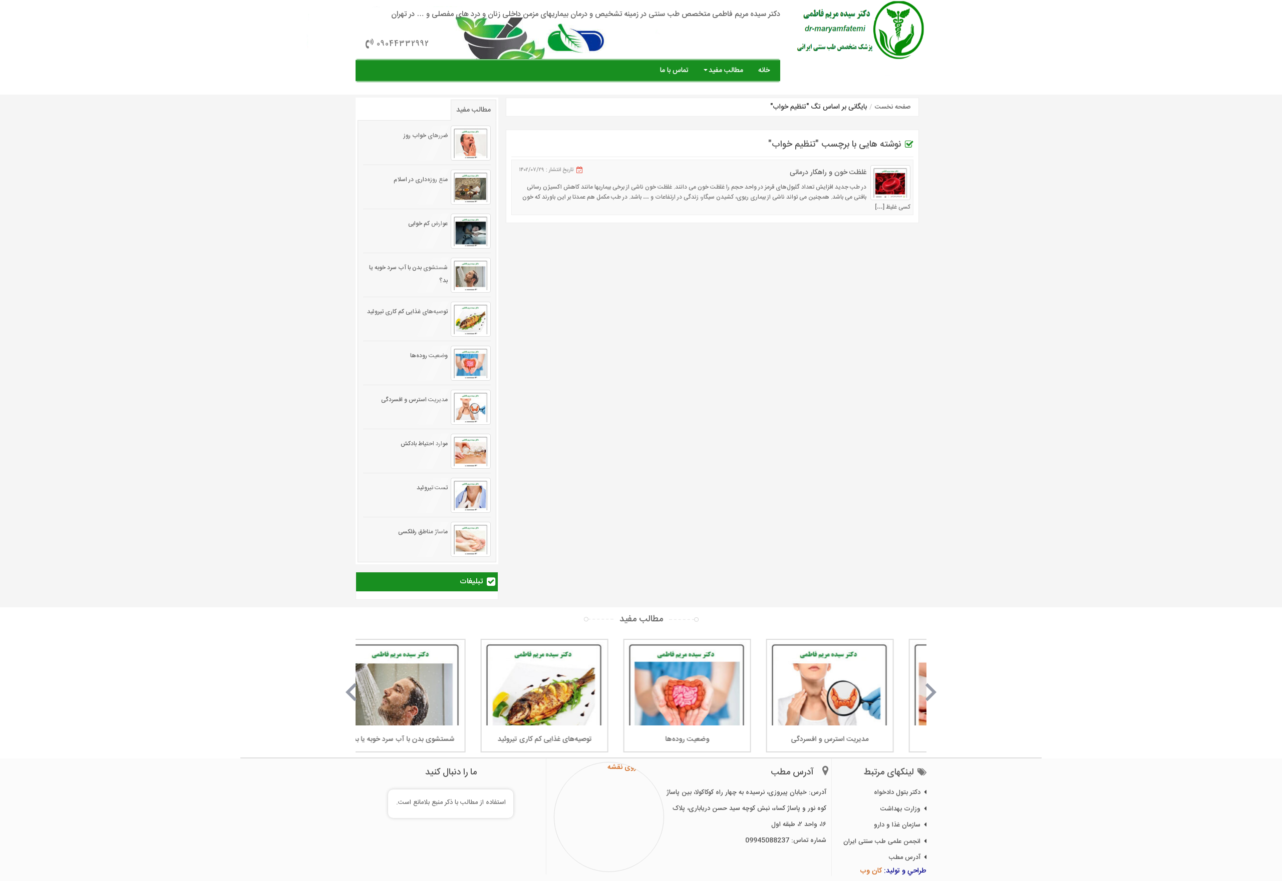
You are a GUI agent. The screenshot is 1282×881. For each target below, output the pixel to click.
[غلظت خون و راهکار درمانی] (890, 182)
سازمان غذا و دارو (897, 824)
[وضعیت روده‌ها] (471, 363)
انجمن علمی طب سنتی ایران (881, 841)
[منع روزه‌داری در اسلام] (471, 187)
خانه (764, 71)
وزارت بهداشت (900, 808)
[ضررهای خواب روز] (471, 143)
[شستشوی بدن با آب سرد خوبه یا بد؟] (471, 275)
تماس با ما (674, 71)
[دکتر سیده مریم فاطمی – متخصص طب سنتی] (861, 30)
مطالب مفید (726, 71)
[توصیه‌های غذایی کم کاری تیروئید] (471, 319)
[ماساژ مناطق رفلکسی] (471, 539)
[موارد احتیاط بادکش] (471, 451)
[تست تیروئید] (471, 495)
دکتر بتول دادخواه (897, 792)
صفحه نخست (893, 107)
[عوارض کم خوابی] (471, 231)
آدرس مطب (904, 857)
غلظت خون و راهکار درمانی (828, 173)
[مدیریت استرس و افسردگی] (471, 407)
